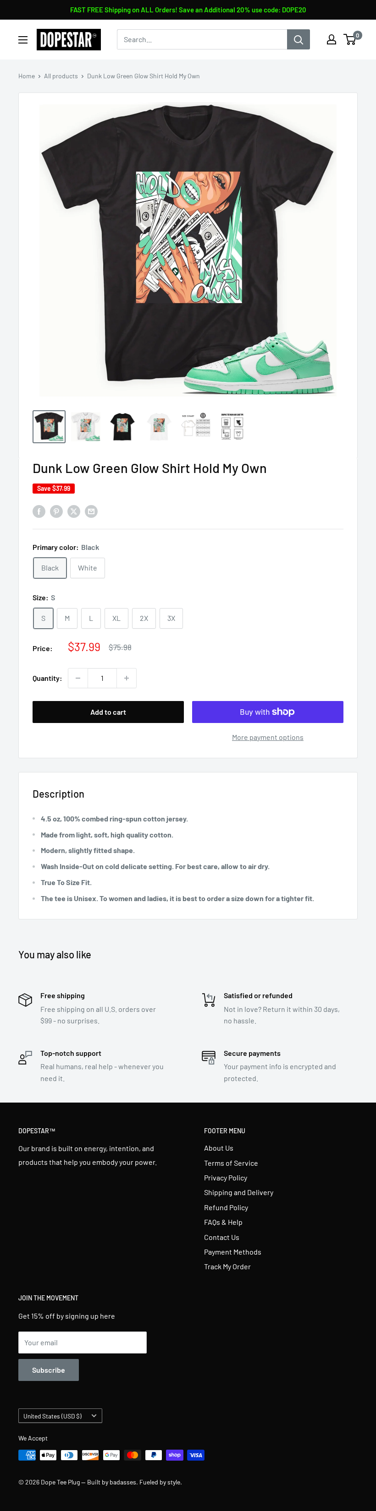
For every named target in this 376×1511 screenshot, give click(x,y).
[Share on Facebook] (39, 511)
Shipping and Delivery (238, 1192)
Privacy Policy (225, 1177)
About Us (218, 1147)
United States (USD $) (52, 1416)
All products (61, 76)
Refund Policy (226, 1207)
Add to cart (108, 711)
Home (26, 76)
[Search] (298, 39)
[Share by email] (91, 511)
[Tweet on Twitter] (73, 511)
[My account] (331, 39)
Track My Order (227, 1266)
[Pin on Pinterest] (56, 511)
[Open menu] (23, 39)
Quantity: (47, 678)
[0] (350, 39)
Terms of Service (231, 1162)
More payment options (268, 737)
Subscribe (48, 1369)
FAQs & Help (223, 1221)
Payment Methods (232, 1251)
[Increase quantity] (126, 678)
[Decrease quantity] (78, 678)
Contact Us (221, 1237)
